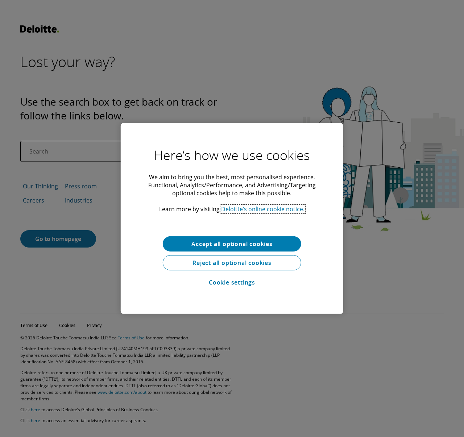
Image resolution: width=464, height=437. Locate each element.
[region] (232, 218)
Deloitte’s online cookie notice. (262, 209)
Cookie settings (232, 282)
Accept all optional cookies (232, 244)
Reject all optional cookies (232, 263)
